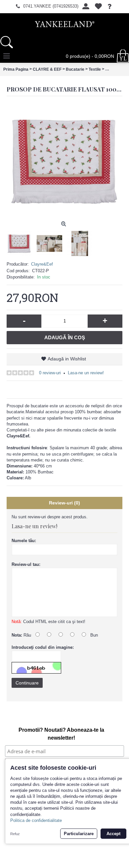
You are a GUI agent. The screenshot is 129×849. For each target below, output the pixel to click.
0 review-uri (50, 372)
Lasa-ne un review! (86, 372)
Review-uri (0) (64, 502)
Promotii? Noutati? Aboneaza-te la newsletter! (61, 734)
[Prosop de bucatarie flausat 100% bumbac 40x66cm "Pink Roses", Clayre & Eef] (64, 160)
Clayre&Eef (42, 264)
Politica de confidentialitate (36, 820)
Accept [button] (113, 833)
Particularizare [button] (79, 833)
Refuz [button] (15, 834)
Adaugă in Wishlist (67, 358)
